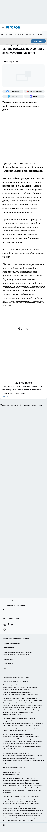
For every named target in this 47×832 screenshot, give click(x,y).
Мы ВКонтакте (7, 34)
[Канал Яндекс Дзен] (16, 624)
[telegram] (27, 328)
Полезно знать (8, 610)
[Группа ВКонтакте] (12, 91)
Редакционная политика (11, 643)
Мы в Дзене (30, 34)
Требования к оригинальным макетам (16, 639)
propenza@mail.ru (9, 687)
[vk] (20, 328)
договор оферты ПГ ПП (11, 775)
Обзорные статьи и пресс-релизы (15, 605)
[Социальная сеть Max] (34, 96)
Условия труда (8, 663)
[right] (44, 34)
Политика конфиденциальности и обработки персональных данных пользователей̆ (18, 653)
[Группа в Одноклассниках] (8, 624)
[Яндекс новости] (34, 91)
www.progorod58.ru (22, 677)
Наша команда (8, 659)
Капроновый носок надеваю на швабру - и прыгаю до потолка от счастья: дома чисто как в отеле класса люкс (22, 391)
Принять (38, 41)
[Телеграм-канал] (12, 96)
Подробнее (7, 793)
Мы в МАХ (19, 34)
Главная (5, 668)
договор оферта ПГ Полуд (12, 772)
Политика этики (8, 648)
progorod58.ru (8, 721)
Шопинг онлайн (8, 601)
